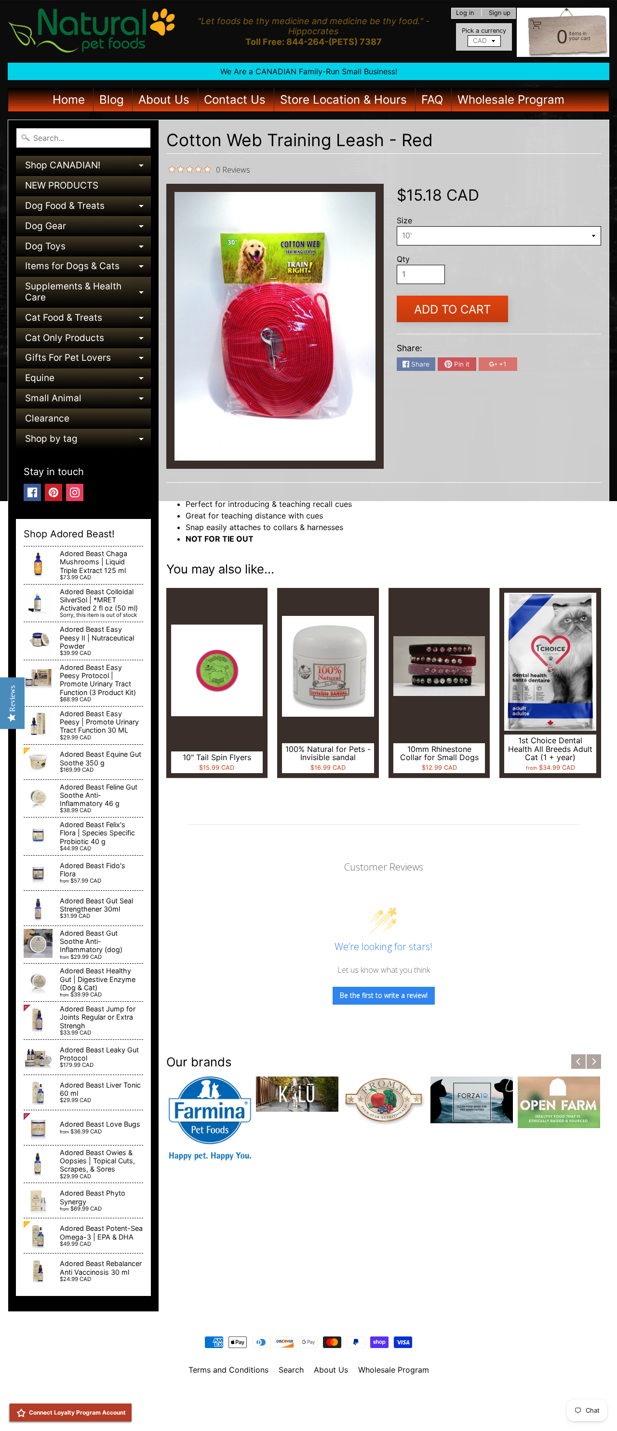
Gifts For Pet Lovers (88, 360)
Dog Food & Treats (88, 208)
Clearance (47, 418)
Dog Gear (88, 228)
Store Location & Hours (343, 100)
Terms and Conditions (228, 1370)
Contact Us (235, 100)
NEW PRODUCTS (61, 185)
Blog (111, 100)
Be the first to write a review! (384, 995)
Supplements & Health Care (88, 292)
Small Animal (88, 401)
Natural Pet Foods (305, 1394)
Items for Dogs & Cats (88, 268)
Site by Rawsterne (308, 1403)
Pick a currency (484, 30)
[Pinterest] (53, 492)
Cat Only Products (88, 340)
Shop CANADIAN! (88, 168)
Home (69, 100)
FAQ (432, 100)
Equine (88, 380)
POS (272, 1411)
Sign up (499, 13)
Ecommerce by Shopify (320, 1411)
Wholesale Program (510, 100)
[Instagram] (74, 492)
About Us (163, 100)
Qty (403, 259)
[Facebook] (32, 492)
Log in (465, 13)
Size (404, 220)
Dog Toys (88, 249)
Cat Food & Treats (88, 320)
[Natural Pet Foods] (92, 31)
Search (291, 1370)
